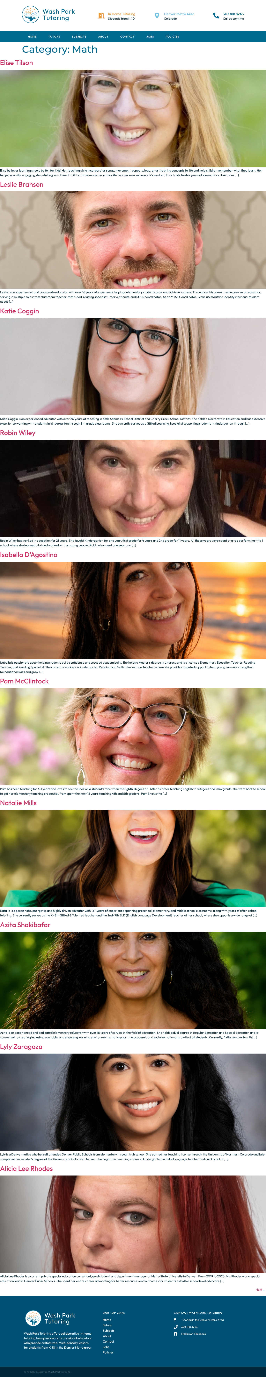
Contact (127, 36)
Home (32, 36)
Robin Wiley (17, 432)
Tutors (54, 36)
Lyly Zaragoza (21, 1046)
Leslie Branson (21, 184)
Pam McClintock (24, 681)
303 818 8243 (233, 14)
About (103, 36)
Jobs (150, 36)
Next (261, 1289)
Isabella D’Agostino (28, 554)
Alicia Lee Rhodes (26, 1168)
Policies (172, 36)
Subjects (79, 36)
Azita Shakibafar (25, 924)
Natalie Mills (18, 802)
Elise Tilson (16, 62)
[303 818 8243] (216, 15)
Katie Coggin (19, 311)
